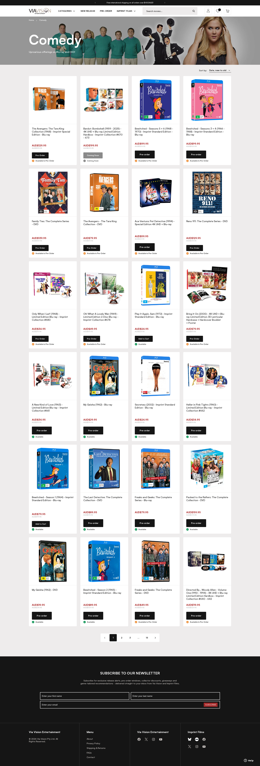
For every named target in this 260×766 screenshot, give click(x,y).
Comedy (42, 20)
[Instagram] (153, 739)
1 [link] (113, 637)
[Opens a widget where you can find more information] (248, 760)
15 (147, 637)
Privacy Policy (93, 743)
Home (31, 20)
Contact (91, 757)
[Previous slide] (95, 2)
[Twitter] (146, 739)
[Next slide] (165, 2)
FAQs (89, 752)
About (90, 739)
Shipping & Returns (96, 748)
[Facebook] (139, 739)
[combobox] (166, 11)
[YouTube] (160, 739)
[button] (218, 11)
